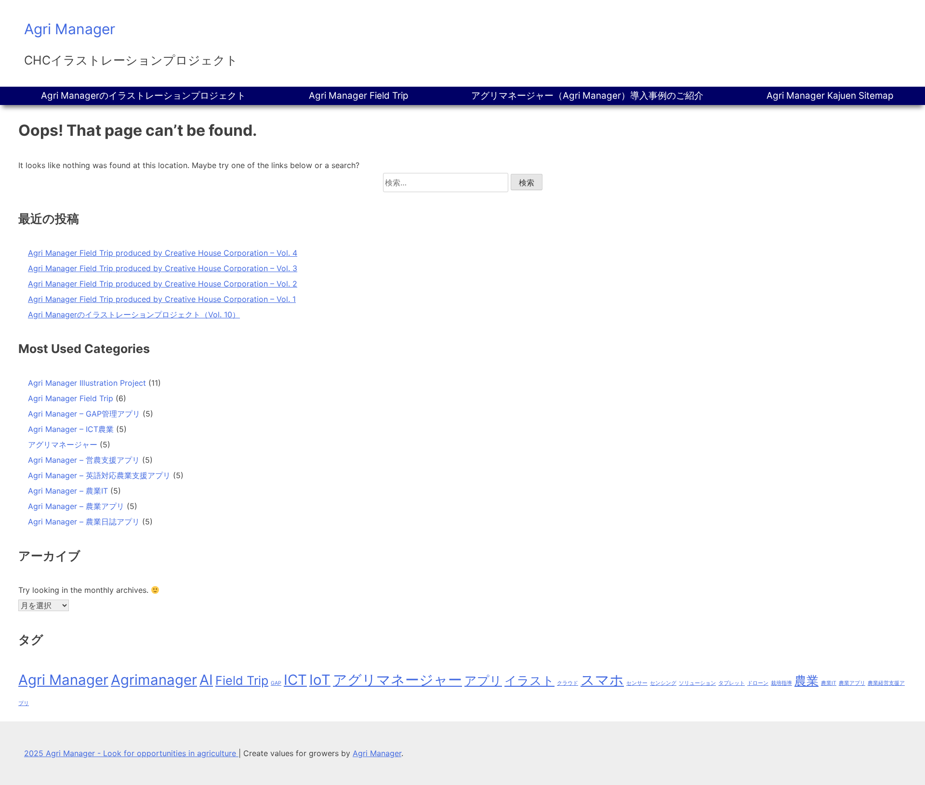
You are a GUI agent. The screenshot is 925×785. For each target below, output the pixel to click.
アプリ (483, 680)
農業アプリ (852, 683)
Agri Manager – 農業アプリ (76, 506)
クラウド (567, 683)
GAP (276, 683)
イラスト (529, 680)
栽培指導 (781, 683)
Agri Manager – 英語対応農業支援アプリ (99, 475)
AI (206, 679)
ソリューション (697, 683)
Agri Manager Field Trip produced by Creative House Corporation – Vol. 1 (162, 299)
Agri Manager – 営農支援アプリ (84, 460)
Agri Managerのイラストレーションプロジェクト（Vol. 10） (134, 314)
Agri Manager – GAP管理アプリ (84, 414)
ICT (295, 679)
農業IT (828, 683)
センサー (637, 683)
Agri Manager (69, 29)
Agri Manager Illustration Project (87, 383)
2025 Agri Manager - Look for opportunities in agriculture (131, 753)
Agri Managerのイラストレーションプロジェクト (143, 95)
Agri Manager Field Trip (359, 95)
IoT (319, 679)
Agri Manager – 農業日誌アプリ (84, 521)
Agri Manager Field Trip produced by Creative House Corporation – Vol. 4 (162, 253)
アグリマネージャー (62, 444)
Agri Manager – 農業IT (68, 491)
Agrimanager (154, 679)
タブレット (731, 683)
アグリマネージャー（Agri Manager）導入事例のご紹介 (587, 95)
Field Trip (241, 680)
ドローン (757, 683)
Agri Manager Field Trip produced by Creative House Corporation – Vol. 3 (162, 268)
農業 (806, 680)
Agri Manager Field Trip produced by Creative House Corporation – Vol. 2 (162, 283)
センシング (663, 683)
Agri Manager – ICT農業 (71, 429)
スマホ (602, 679)
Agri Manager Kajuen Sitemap (830, 95)
